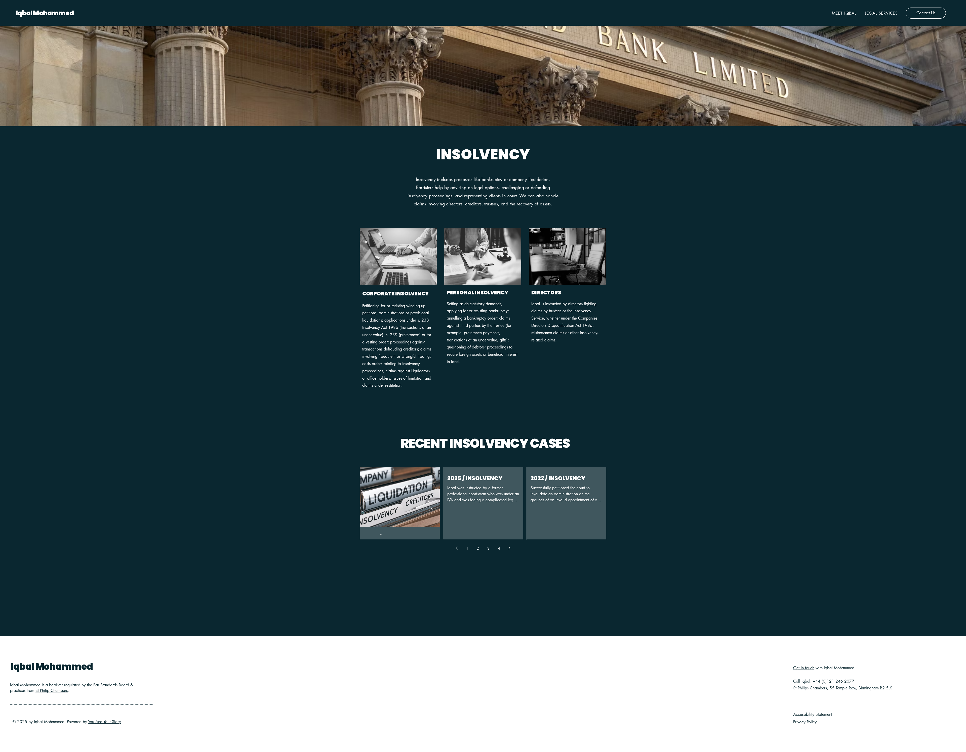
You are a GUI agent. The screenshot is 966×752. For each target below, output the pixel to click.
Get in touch (803, 668)
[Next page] (509, 548)
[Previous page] (456, 548)
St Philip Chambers (51, 690)
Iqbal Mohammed (45, 13)
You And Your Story (104, 721)
